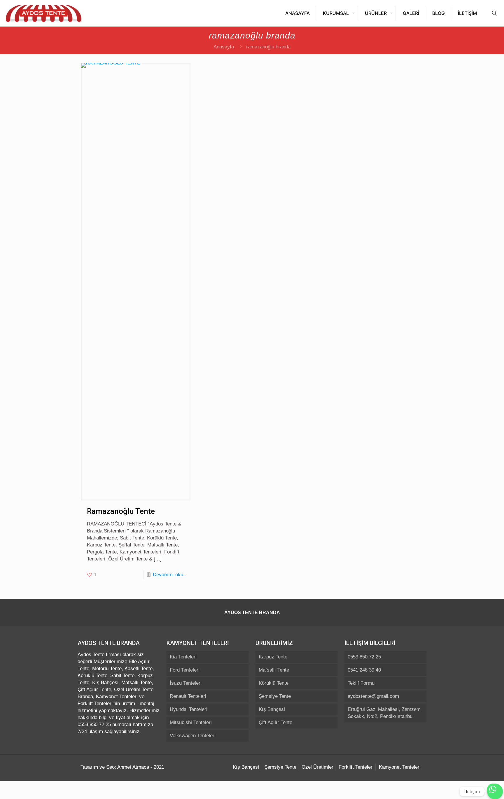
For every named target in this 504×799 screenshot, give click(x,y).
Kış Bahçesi (272, 709)
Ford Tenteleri (185, 670)
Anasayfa (224, 47)
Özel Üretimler (317, 767)
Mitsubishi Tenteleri (191, 722)
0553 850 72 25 (364, 657)
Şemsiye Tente (275, 696)
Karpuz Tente (273, 657)
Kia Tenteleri (183, 657)
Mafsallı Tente (274, 670)
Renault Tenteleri (188, 696)
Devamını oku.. (169, 574)
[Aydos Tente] (44, 13)
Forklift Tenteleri (356, 767)
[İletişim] (495, 793)
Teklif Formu (361, 683)
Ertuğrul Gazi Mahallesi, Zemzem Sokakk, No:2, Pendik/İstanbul (384, 713)
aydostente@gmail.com (373, 696)
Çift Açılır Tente (275, 722)
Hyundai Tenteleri (188, 709)
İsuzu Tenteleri (186, 683)
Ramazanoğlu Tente (121, 511)
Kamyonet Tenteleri (400, 767)
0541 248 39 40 (364, 670)
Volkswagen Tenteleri (193, 735)
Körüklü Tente (273, 683)
